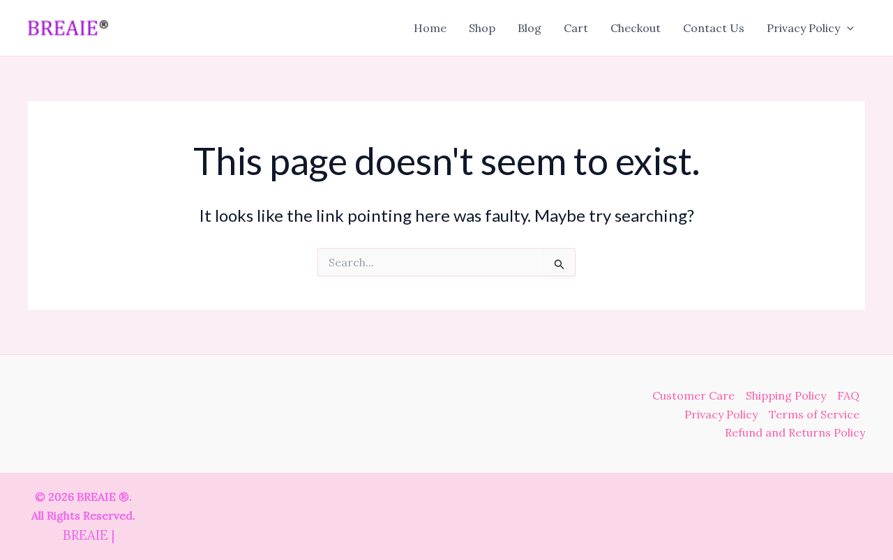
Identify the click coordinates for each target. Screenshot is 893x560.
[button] (847, 28)
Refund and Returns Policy (795, 432)
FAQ (848, 395)
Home (430, 28)
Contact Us (713, 28)
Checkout (635, 28)
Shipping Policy (786, 395)
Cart (576, 28)
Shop (482, 28)
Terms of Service (814, 414)
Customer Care (693, 395)
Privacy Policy (803, 28)
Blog (529, 28)
